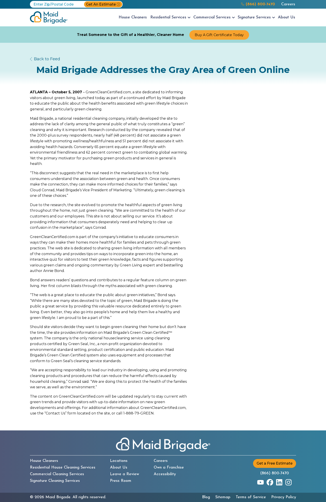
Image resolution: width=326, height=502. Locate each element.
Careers (288, 4)
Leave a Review (124, 474)
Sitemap (222, 497)
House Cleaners (44, 461)
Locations (119, 461)
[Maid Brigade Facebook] (270, 482)
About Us (118, 468)
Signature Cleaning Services (55, 481)
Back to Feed (47, 59)
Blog (206, 497)
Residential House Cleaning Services (62, 468)
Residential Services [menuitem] (168, 18)
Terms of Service (251, 497)
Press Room (120, 481)
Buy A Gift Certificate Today (219, 35)
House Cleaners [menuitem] (133, 18)
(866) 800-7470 (274, 473)
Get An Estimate (101, 4)
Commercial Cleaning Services (57, 474)
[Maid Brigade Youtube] (260, 482)
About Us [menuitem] (286, 18)
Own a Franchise (169, 468)
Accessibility (165, 474)
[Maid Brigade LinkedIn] (279, 482)
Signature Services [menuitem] (254, 18)
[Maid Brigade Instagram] (288, 482)
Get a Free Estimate (275, 463)
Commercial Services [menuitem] (212, 18)
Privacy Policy (283, 497)
